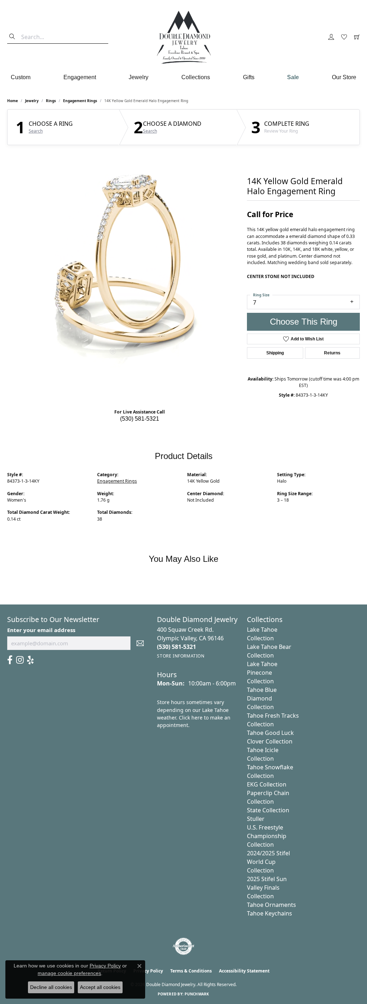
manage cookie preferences (69, 973)
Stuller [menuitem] (255, 819)
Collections (195, 77)
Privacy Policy (105, 966)
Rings (51, 100)
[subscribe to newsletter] (140, 643)
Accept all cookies (100, 987)
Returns (332, 352)
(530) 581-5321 (139, 419)
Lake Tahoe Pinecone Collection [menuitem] (262, 672)
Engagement (79, 77)
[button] (331, 37)
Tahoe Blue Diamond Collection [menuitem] (262, 698)
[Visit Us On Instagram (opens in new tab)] (20, 660)
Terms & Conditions (191, 971)
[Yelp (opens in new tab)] (30, 660)
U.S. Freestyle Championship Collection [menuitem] (266, 835)
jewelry (32, 100)
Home (12, 100)
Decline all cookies (51, 987)
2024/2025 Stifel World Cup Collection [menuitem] (268, 861)
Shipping (275, 352)
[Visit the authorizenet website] (183, 946)
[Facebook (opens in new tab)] (10, 660)
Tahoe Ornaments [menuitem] (271, 905)
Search (36, 131)
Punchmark (197, 993)
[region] (123, 259)
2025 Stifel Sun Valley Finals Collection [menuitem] (267, 887)
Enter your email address (41, 630)
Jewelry (138, 77)
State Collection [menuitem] (268, 810)
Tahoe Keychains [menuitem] (269, 913)
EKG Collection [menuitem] (266, 784)
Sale (293, 77)
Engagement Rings (80, 100)
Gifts (248, 77)
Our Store (344, 77)
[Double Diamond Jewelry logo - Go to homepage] (183, 37)
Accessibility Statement (244, 971)
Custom (20, 77)
